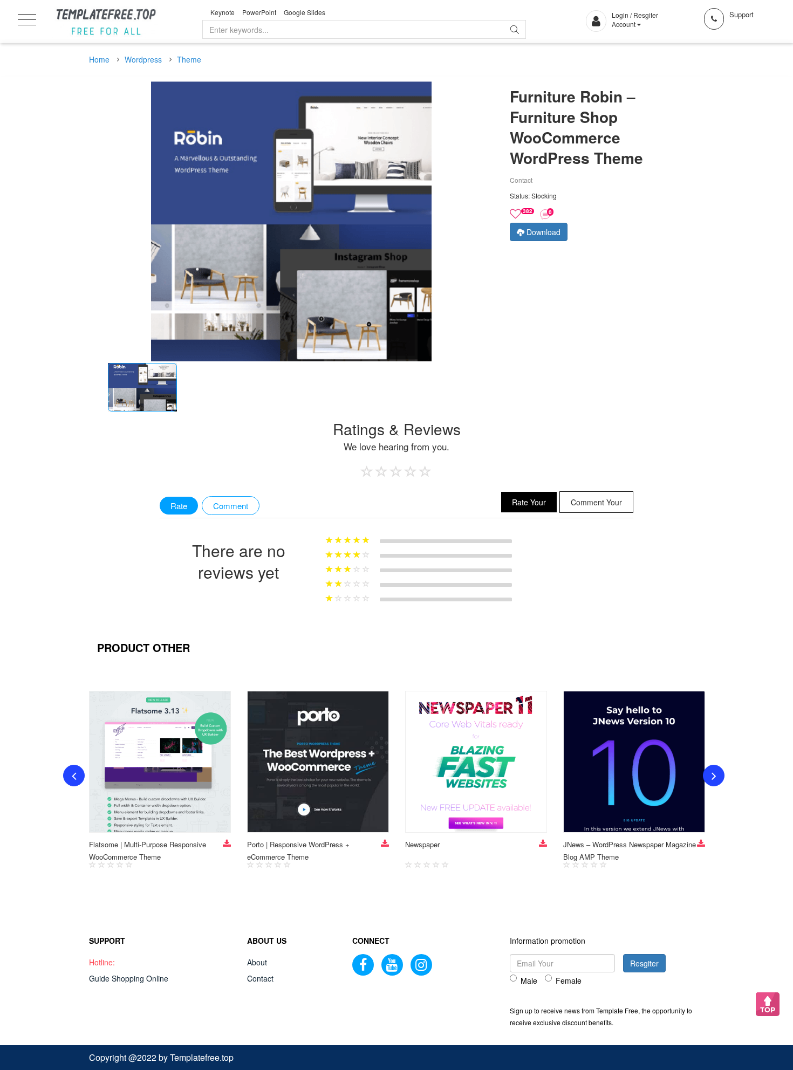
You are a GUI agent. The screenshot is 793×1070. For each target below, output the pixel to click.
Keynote (222, 12)
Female (569, 980)
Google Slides (304, 12)
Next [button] (713, 775)
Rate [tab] (178, 505)
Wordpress (143, 59)
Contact (260, 978)
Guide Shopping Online (128, 978)
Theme (189, 59)
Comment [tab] (230, 505)
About (257, 962)
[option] (142, 387)
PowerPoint (259, 12)
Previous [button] (74, 775)
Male (529, 980)
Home (99, 59)
